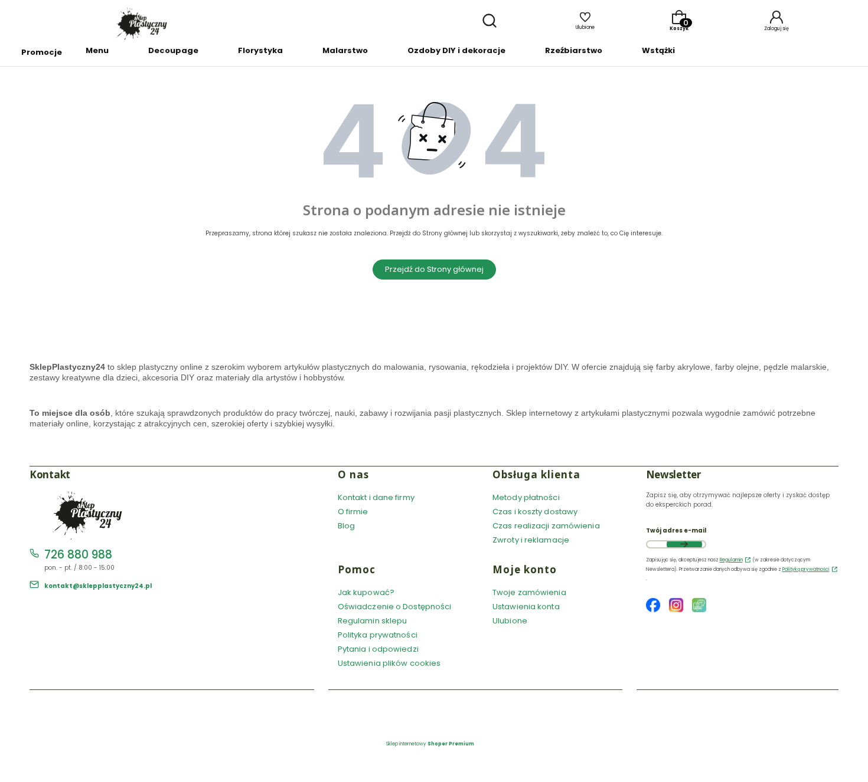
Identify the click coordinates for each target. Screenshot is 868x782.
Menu (97, 50)
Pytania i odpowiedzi (378, 649)
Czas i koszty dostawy (534, 511)
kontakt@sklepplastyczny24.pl (98, 585)
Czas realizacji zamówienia (546, 525)
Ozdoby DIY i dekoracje (456, 50)
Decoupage (173, 50)
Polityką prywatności (806, 569)
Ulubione (509, 620)
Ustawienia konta (526, 606)
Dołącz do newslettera (684, 544)
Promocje (41, 52)
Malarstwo (345, 50)
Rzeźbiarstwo (573, 50)
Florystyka (260, 50)
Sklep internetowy (430, 744)
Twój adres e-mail (676, 530)
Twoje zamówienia (529, 592)
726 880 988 (78, 555)
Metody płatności (526, 497)
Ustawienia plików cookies (390, 663)
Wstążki (658, 50)
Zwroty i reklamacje (530, 540)
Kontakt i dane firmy (376, 497)
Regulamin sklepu (372, 620)
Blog (346, 525)
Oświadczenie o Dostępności (395, 606)
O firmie (353, 511)
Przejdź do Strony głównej (434, 269)
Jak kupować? (366, 592)
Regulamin (731, 560)
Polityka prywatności (377, 634)
